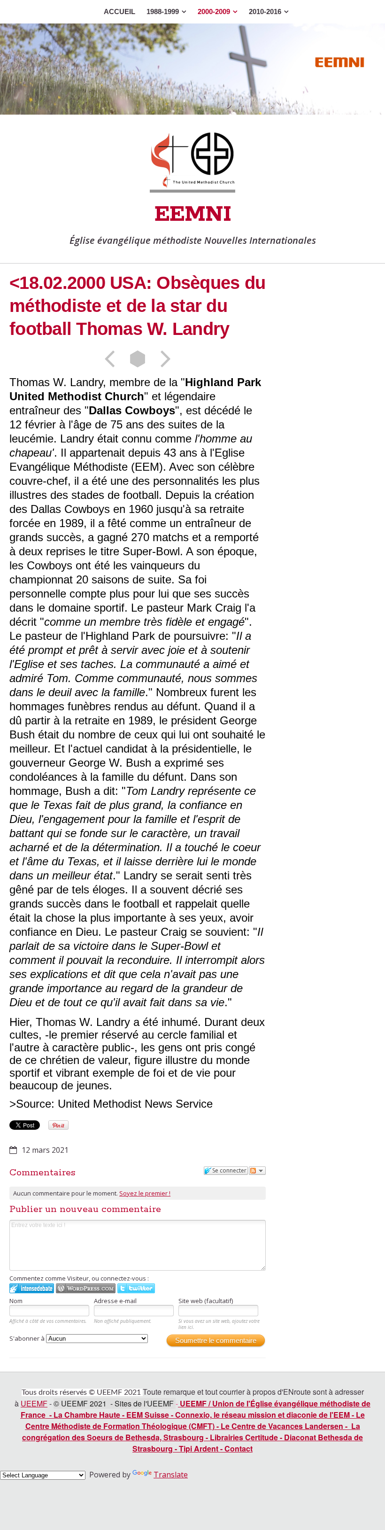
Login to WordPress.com (86, 1288)
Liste (138, 358)
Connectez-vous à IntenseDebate (31, 1288)
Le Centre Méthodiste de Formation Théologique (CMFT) (195, 1420)
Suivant (162, 358)
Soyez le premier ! (144, 1193)
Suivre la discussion (257, 1170)
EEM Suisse (147, 1414)
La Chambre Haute (88, 1414)
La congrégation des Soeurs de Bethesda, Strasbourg (191, 1432)
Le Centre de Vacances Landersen (282, 1426)
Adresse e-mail (115, 1301)
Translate (171, 1474)
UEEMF (34, 1403)
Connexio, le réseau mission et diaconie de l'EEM (262, 1414)
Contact (238, 1448)
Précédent (113, 358)
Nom (16, 1301)
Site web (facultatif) (205, 1301)
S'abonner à (27, 1338)
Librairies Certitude (244, 1437)
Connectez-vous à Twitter (136, 1288)
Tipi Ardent (198, 1448)
